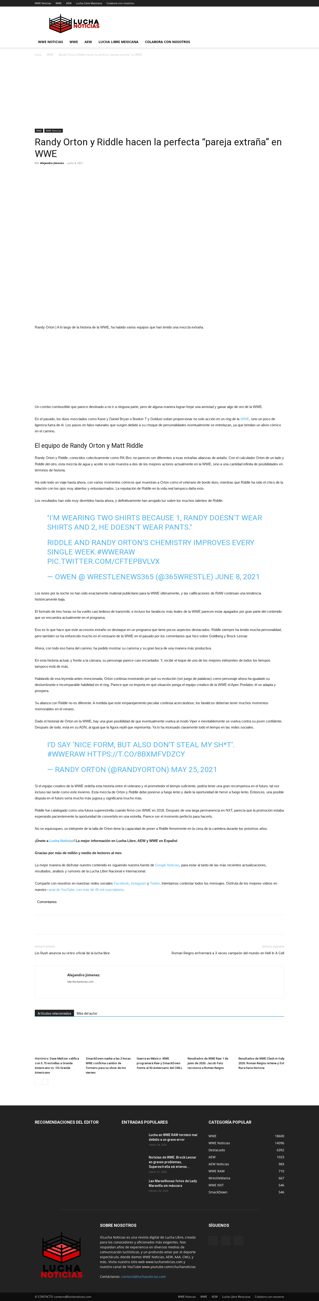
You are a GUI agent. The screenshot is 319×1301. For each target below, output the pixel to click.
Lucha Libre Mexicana (89, 3)
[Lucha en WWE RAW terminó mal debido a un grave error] (133, 1141)
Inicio (38, 55)
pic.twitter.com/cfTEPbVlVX (103, 561)
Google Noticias (167, 865)
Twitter (155, 883)
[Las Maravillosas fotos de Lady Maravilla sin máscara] (133, 1187)
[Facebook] (39, 173)
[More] (83, 173)
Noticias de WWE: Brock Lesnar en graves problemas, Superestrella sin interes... (172, 1162)
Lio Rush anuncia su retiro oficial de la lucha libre (72, 953)
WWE (59, 3)
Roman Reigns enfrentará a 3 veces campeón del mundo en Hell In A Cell (228, 953)
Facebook (121, 883)
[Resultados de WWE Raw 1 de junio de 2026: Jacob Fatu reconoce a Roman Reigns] (210, 1039)
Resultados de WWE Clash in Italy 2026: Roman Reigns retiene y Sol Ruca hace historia (261, 1063)
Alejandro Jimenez (52, 163)
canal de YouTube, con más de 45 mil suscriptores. (85, 890)
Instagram (138, 883)
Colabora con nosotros (120, 3)
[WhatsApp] (71, 173)
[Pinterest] (61, 173)
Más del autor (87, 1013)
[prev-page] (38, 1082)
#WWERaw (116, 551)
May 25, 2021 (194, 769)
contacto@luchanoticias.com (143, 1276)
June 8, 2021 (237, 576)
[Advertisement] (159, 94)
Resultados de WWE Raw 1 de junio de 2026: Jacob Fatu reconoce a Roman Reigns (208, 1063)
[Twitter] (50, 173)
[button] (278, 42)
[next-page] (45, 1082)
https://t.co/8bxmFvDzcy (136, 754)
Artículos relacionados (54, 1013)
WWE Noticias (43, 3)
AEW (68, 3)
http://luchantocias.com (80, 981)
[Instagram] (225, 1240)
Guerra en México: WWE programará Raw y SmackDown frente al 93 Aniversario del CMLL (159, 1063)
